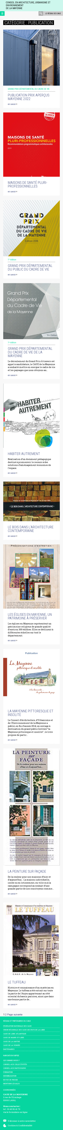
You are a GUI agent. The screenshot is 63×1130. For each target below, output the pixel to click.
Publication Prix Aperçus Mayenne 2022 (28, 97)
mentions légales (11, 1083)
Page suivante (14, 1014)
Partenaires (8, 1049)
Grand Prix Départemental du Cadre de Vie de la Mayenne (30, 352)
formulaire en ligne (18, 1112)
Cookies (12, 1125)
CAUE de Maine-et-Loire (13, 1037)
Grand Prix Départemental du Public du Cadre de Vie (30, 267)
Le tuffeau (17, 982)
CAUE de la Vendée (11, 1045)
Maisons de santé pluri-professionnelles (27, 184)
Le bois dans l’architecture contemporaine (31, 529)
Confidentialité (25, 1125)
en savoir (12, 104)
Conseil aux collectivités (15, 1064)
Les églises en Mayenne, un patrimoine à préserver (30, 616)
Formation (8, 1072)
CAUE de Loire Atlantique (14, 1034)
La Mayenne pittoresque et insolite (30, 713)
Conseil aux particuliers (14, 1068)
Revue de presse (10, 1080)
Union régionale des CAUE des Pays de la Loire (24, 1030)
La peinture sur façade (27, 871)
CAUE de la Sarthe (11, 1041)
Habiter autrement (24, 454)
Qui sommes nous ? (11, 1060)
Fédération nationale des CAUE (17, 1026)
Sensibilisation (9, 1076)
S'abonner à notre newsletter (22, 1121)
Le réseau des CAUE (53, 13)
